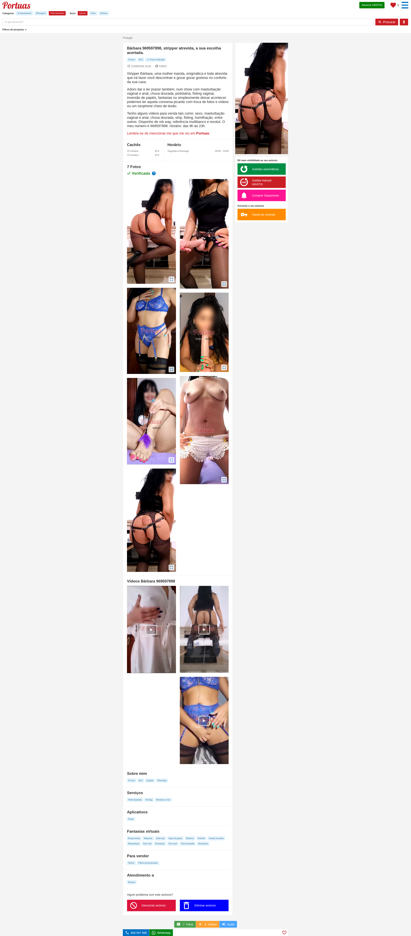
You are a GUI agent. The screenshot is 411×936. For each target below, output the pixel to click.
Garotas (82, 13)
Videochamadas (57, 13)
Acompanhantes (24, 13)
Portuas (202, 133)
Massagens (41, 13)
